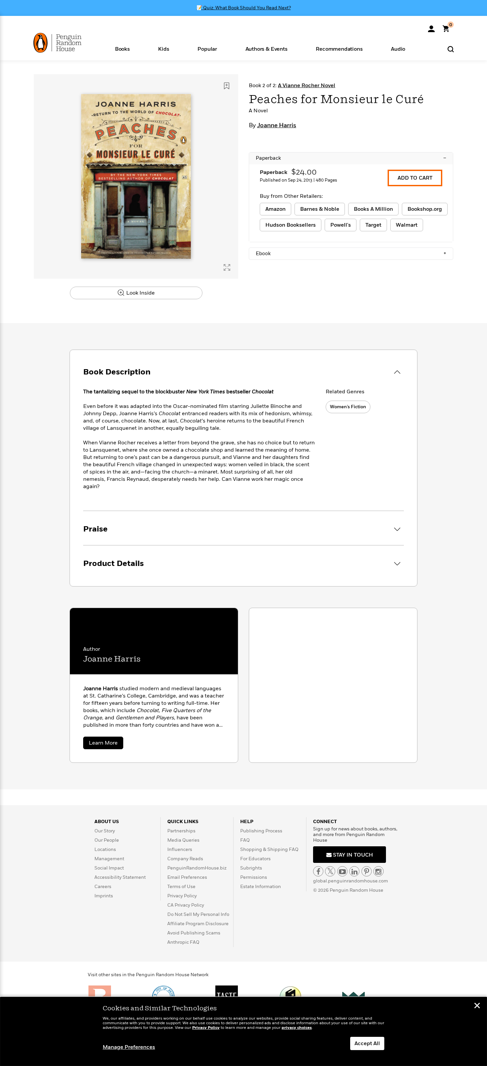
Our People (106, 840)
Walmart (406, 225)
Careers (102, 886)
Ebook (351, 253)
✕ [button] (477, 1006)
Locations (105, 849)
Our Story (104, 831)
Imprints (103, 896)
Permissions (253, 877)
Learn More (106, 744)
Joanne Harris (276, 126)
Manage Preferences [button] (129, 1047)
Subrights (251, 868)
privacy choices (297, 1028)
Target (373, 225)
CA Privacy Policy (185, 905)
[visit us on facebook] (318, 871)
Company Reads (185, 859)
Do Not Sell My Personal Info (198, 914)
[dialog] (243, 1031)
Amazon (275, 209)
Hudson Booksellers (290, 225)
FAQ (245, 840)
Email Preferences (187, 877)
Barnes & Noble (319, 209)
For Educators (255, 859)
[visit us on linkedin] (354, 871)
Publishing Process (261, 831)
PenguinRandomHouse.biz (197, 868)
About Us (106, 821)
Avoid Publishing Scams (193, 933)
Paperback (351, 158)
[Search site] (451, 49)
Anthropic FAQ (183, 942)
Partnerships (181, 831)
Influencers (179, 849)
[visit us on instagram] (378, 871)
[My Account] (431, 26)
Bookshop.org (424, 209)
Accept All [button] (367, 1043)
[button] (122, 48)
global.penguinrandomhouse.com (350, 881)
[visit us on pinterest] (366, 871)
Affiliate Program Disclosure (198, 924)
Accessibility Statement (120, 877)
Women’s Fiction (348, 407)
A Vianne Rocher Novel (306, 85)
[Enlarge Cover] (227, 267)
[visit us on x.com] (330, 871)
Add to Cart (415, 178)
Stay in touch (352, 855)
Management (109, 859)
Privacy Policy (182, 896)
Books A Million (373, 209)
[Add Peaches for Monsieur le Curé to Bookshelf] (226, 85)
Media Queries (183, 840)
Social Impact (109, 868)
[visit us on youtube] (342, 871)
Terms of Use (181, 886)
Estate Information (260, 886)
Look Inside (140, 293)
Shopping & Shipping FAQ (269, 849)
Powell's (340, 225)
